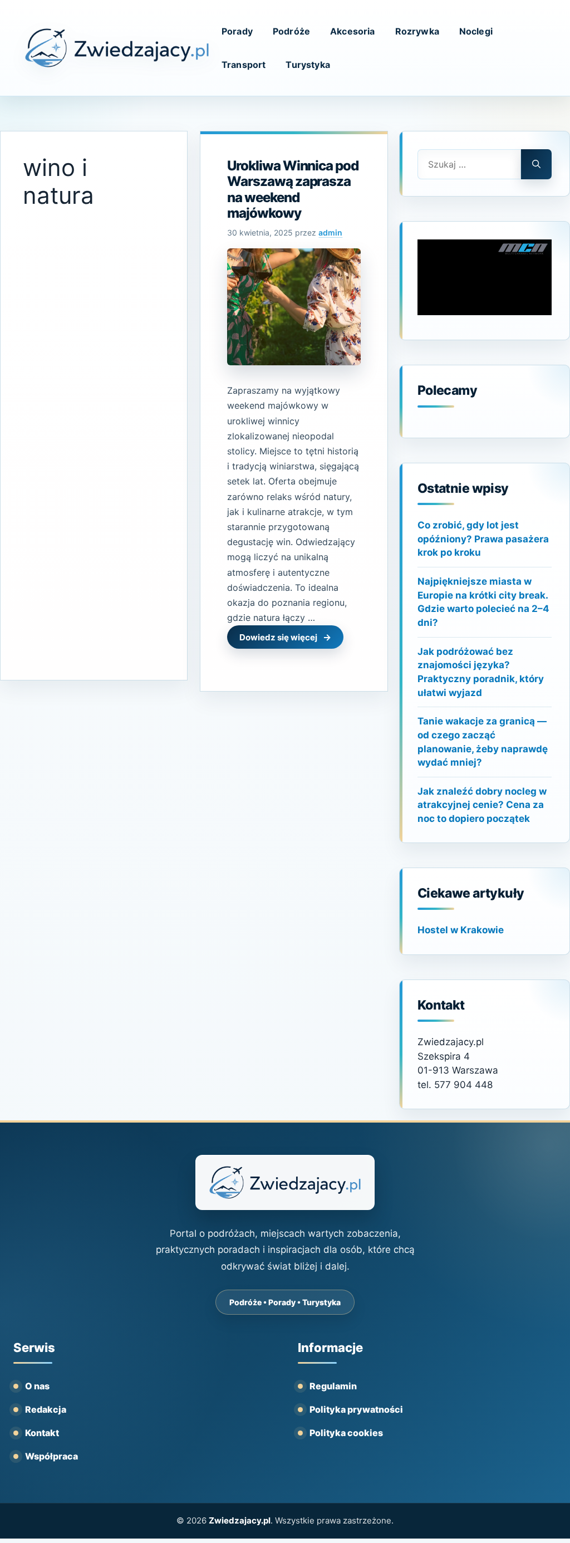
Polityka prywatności (356, 1409)
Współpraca (51, 1456)
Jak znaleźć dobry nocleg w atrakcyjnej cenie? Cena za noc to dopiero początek (482, 805)
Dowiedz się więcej (278, 637)
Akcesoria (352, 31)
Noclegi (476, 31)
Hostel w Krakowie (460, 929)
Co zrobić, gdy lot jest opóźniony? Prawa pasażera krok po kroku (483, 539)
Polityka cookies (346, 1432)
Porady (237, 31)
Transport (244, 64)
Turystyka (308, 64)
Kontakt (42, 1432)
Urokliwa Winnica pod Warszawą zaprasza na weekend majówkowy (292, 189)
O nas (37, 1386)
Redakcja (45, 1409)
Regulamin (333, 1386)
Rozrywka (417, 31)
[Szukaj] (536, 164)
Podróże (291, 31)
